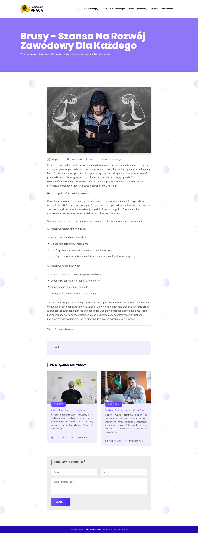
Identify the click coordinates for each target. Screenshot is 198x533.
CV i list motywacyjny (88, 9)
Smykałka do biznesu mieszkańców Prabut (125, 410)
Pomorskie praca (28, 54)
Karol (79, 160)
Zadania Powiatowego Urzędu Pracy (68, 410)
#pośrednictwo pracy (64, 329)
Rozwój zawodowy (138, 9)
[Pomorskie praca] (31, 9)
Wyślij (60, 502)
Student (154, 9)
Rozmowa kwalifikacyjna (113, 9)
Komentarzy (82, 438)
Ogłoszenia (167, 9)
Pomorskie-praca (93, 529)
